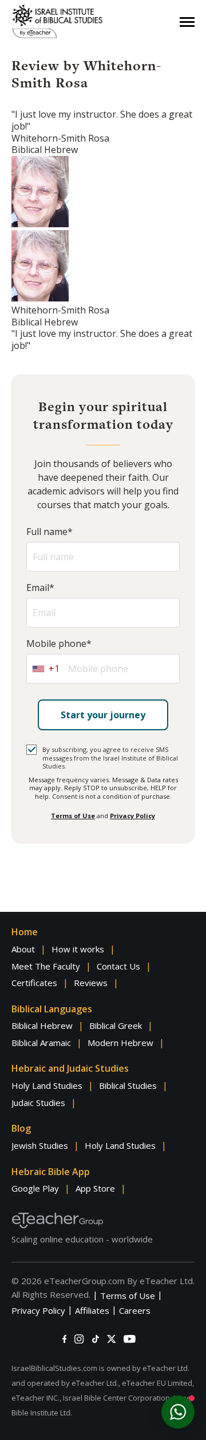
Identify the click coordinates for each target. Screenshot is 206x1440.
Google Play (35, 1188)
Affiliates (92, 1310)
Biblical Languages (51, 1009)
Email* (40, 588)
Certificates (34, 982)
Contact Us (118, 966)
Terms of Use (73, 815)
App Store (95, 1188)
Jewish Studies (39, 1145)
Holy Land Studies (46, 1085)
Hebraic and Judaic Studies (70, 1068)
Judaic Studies (38, 1102)
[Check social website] (64, 1339)
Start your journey (103, 715)
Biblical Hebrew (42, 1025)
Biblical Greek (115, 1025)
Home (24, 932)
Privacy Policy (132, 815)
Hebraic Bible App (50, 1171)
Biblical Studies (128, 1085)
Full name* (49, 532)
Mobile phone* (59, 644)
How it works (78, 949)
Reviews (91, 982)
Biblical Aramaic (41, 1042)
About (23, 949)
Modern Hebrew (120, 1042)
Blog (21, 1128)
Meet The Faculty (45, 966)
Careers (134, 1310)
